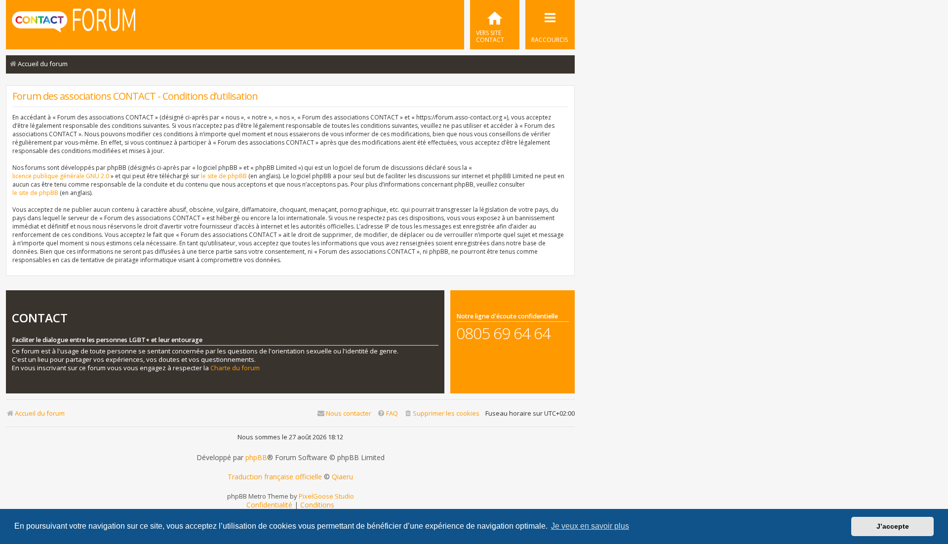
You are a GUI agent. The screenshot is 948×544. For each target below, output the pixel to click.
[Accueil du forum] (73, 23)
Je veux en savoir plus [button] (590, 526)
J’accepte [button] (892, 526)
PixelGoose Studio (326, 496)
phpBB (256, 457)
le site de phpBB (224, 176)
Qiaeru (342, 476)
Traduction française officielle (275, 476)
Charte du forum (235, 368)
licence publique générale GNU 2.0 (60, 176)
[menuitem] (494, 24)
